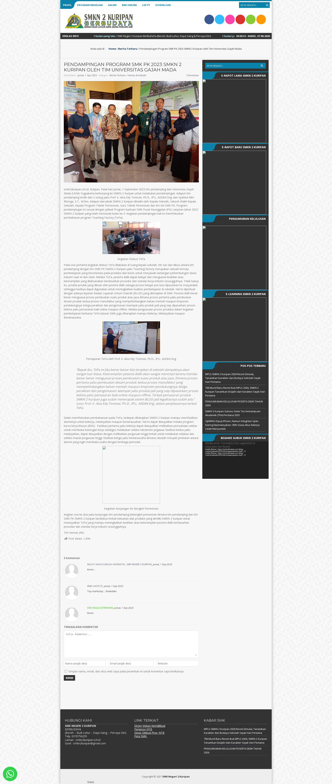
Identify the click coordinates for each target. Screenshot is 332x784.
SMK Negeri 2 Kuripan (176, 776)
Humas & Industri (137, 75)
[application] (235, 460)
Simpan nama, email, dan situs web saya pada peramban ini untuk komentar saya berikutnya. (126, 671)
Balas (90, 782)
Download (163, 5)
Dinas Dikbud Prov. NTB (149, 733)
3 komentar (192, 75)
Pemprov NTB (143, 729)
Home (112, 48)
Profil (67, 5)
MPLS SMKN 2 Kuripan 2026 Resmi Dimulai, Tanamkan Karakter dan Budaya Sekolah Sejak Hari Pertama (233, 378)
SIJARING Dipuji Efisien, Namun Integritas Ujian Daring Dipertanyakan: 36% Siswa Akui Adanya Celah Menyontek (232, 424)
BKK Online (129, 5)
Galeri (112, 5)
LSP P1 (146, 5)
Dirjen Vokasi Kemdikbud (149, 726)
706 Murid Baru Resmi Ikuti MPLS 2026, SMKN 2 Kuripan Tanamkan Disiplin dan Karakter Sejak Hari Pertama (235, 391)
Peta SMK (140, 736)
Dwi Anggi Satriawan (100, 607)
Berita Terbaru (127, 48)
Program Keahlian (90, 5)
